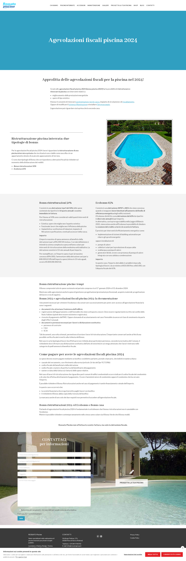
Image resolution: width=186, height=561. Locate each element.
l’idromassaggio (103, 104)
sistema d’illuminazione (78, 104)
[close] (182, 548)
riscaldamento (128, 102)
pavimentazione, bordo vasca (87, 102)
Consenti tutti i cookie (172, 554)
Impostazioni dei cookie (133, 554)
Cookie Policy (134, 538)
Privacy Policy (134, 535)
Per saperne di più (21, 557)
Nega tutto (153, 554)
